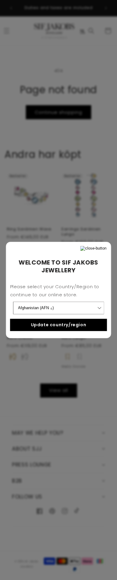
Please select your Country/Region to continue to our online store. (55, 290)
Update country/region (58, 325)
